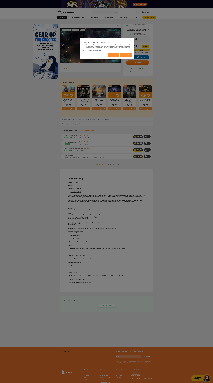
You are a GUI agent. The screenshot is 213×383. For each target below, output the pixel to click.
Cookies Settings (88, 54)
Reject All (113, 54)
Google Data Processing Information (93, 50)
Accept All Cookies (126, 54)
